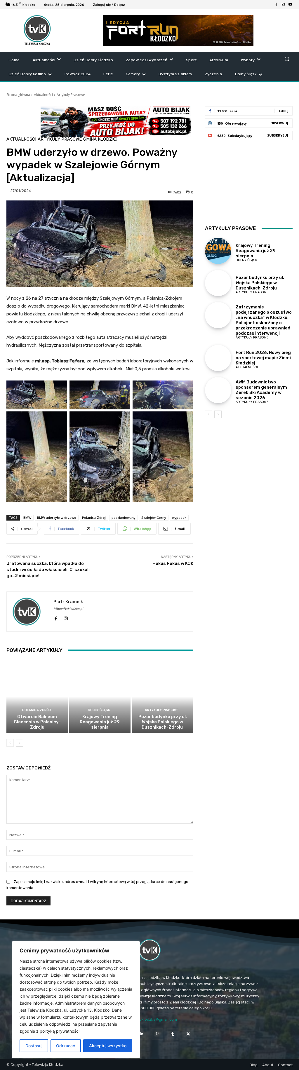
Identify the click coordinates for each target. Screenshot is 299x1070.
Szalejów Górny (153, 517)
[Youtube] (290, 4)
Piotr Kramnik (68, 601)
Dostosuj (33, 1045)
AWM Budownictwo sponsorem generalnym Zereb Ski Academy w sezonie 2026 (261, 389)
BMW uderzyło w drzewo (56, 517)
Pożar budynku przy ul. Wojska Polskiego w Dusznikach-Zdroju (162, 722)
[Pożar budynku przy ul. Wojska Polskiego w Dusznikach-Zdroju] (162, 697)
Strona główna (18, 94)
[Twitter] (188, 1034)
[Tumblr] (172, 1034)
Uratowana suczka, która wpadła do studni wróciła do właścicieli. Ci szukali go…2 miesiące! (48, 569)
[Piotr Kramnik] (30, 612)
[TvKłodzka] (149, 950)
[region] (76, 999)
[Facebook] (276, 4)
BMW (27, 517)
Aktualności (43, 94)
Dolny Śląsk (99, 710)
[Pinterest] (157, 1034)
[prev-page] (10, 743)
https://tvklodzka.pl (68, 608)
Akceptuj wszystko (107, 1045)
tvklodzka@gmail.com (157, 1019)
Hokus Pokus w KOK (172, 563)
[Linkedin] (141, 1034)
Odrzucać (65, 1045)
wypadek (179, 517)
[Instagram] (283, 4)
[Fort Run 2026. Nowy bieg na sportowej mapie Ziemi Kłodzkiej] (218, 358)
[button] (287, 59)
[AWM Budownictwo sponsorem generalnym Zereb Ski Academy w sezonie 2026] (218, 390)
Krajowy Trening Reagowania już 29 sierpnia (100, 722)
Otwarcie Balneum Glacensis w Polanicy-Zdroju (37, 722)
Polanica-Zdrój (94, 517)
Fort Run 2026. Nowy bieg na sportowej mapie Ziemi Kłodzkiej (263, 358)
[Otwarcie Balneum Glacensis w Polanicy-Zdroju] (37, 697)
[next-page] (19, 743)
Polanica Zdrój (36, 710)
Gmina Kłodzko (100, 139)
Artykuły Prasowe (71, 94)
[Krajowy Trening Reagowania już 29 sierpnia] (100, 697)
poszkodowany (123, 517)
